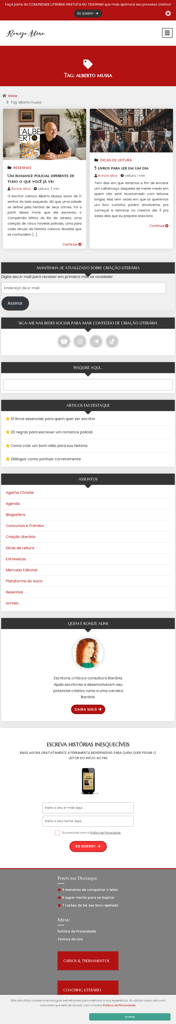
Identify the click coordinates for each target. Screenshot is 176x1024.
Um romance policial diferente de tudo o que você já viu (41, 178)
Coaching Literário (82, 990)
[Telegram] (96, 341)
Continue (70, 244)
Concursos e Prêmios (25, 525)
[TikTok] (112, 341)
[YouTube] (64, 341)
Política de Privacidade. (105, 833)
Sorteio (12, 603)
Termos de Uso (70, 939)
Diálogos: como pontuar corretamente (46, 459)
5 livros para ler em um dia (121, 168)
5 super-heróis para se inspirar (88, 897)
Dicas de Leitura (116, 160)
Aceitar (130, 1017)
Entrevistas (16, 559)
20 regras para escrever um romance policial (52, 432)
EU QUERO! (86, 13)
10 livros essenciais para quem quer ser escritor (53, 418)
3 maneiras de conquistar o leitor (90, 889)
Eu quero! (86, 846)
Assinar (15, 303)
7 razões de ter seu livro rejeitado (90, 905)
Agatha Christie (20, 492)
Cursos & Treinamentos (86, 960)
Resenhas (22, 167)
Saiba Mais (85, 709)
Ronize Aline (20, 188)
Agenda (13, 503)
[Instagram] (80, 341)
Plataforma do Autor (24, 581)
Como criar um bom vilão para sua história (49, 445)
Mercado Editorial (21, 570)
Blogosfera (15, 514)
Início (12, 96)
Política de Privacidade (77, 931)
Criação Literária (20, 536)
